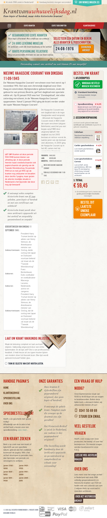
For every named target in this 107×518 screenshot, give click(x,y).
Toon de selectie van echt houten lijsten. (25, 363)
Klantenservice (11, 393)
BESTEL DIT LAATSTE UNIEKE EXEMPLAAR (88, 208)
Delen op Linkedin (57, 182)
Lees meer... (23, 430)
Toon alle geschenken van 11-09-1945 (54, 174)
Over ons (7, 403)
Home (6, 387)
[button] (11, 138)
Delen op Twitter (47, 182)
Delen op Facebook (43, 182)
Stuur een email (89, 416)
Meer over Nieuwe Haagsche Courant (53, 166)
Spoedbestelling (11, 398)
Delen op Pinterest (52, 182)
